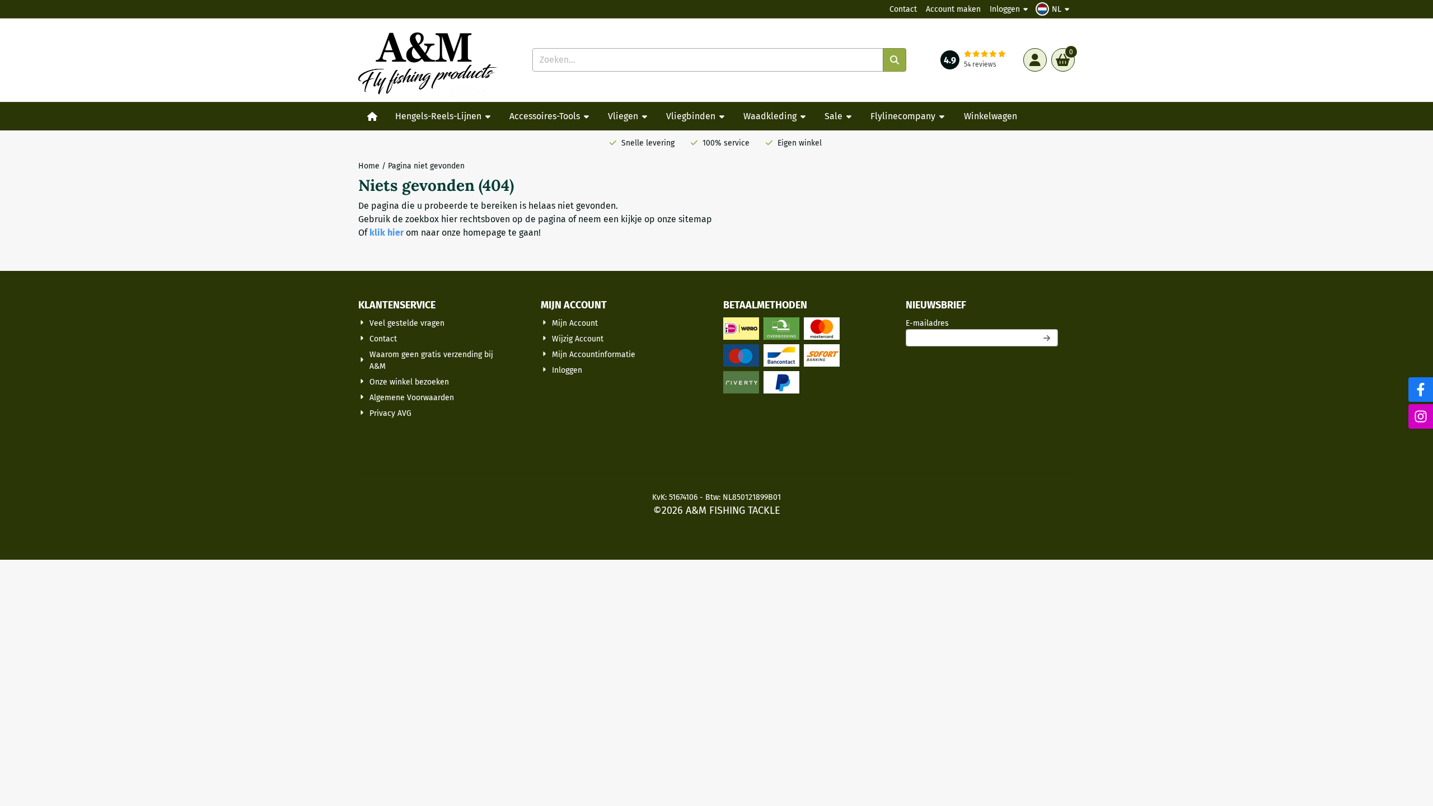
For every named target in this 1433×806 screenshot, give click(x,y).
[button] (1054, 9)
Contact (903, 9)
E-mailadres (982, 323)
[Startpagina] (372, 116)
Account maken (953, 9)
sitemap (695, 219)
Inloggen (1005, 9)
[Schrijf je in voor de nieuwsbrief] (1047, 337)
